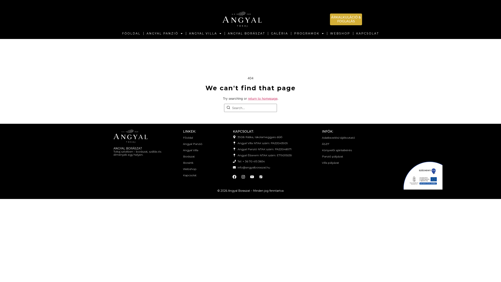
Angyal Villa (203, 33)
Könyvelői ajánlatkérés (337, 150)
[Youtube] (252, 177)
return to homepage (263, 98)
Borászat (189, 156)
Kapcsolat (367, 33)
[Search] (228, 108)
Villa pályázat (330, 162)
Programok (306, 33)
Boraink (188, 162)
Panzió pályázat (332, 156)
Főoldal (131, 33)
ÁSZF (325, 144)
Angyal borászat (246, 33)
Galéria (279, 33)
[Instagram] (243, 177)
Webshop (340, 33)
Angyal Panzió (162, 33)
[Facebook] (234, 177)
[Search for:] (250, 108)
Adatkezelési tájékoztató (338, 137)
